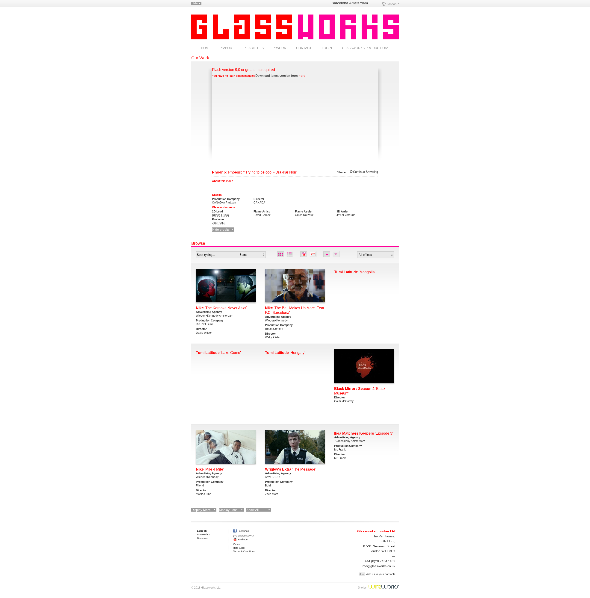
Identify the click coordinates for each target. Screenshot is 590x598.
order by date (303, 254)
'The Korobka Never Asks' (221, 308)
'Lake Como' (218, 353)
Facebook (243, 531)
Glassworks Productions (365, 48)
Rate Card (239, 547)
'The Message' (290, 469)
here (302, 75)
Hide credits (221, 229)
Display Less (228, 510)
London (391, 4)
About (228, 48)
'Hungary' (285, 353)
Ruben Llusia (220, 215)
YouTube (243, 539)
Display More (201, 510)
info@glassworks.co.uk (378, 566)
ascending (326, 254)
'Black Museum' (359, 391)
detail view (280, 254)
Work (281, 48)
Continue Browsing (365, 172)
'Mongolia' (354, 272)
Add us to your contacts (380, 574)
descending (336, 254)
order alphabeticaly (313, 254)
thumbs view (289, 254)
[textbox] (217, 254)
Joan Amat (218, 222)
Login (327, 48)
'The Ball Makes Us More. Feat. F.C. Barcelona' (295, 310)
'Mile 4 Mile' (210, 469)
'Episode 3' (363, 433)
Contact (304, 48)
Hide (195, 3)
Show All (252, 510)
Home (206, 48)
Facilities (255, 48)
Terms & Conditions (244, 551)
